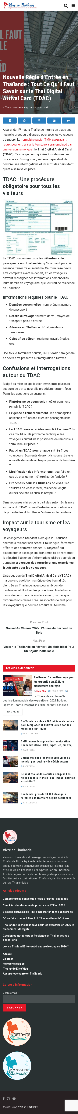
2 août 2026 (28, 786)
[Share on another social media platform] (68, 120)
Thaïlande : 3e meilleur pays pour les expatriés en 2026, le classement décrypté (54, 682)
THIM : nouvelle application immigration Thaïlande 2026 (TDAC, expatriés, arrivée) (47, 743)
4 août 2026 (28, 766)
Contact (8, 958)
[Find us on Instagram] (8, 1098)
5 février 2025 (10, 107)
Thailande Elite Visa (15, 968)
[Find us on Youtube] (14, 1098)
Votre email (11, 992)
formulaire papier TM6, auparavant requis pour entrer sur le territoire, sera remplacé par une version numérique (37, 144)
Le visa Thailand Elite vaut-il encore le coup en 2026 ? (36, 946)
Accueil (7, 953)
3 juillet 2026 (30, 803)
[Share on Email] (54, 120)
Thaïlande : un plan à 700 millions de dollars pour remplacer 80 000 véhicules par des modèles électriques (47, 725)
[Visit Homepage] (20, 5)
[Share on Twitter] (39, 120)
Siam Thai (41, 691)
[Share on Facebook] (10, 120)
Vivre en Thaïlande (27, 1106)
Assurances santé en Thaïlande (22, 973)
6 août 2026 (28, 750)
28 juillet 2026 (30, 734)
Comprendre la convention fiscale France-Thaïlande (35, 898)
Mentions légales (14, 963)
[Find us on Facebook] (4, 1098)
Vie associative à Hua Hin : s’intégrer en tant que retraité (38, 911)
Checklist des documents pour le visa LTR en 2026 (34, 905)
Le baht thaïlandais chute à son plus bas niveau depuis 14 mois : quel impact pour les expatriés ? (48, 777)
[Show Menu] (73, 5)
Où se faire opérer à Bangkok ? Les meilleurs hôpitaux (36, 918)
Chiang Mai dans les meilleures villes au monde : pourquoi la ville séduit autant (45, 759)
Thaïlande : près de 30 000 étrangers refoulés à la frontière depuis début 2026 (46, 796)
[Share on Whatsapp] (24, 120)
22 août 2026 (56, 691)
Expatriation (14, 679)
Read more (14, 711)
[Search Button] (66, 5)
